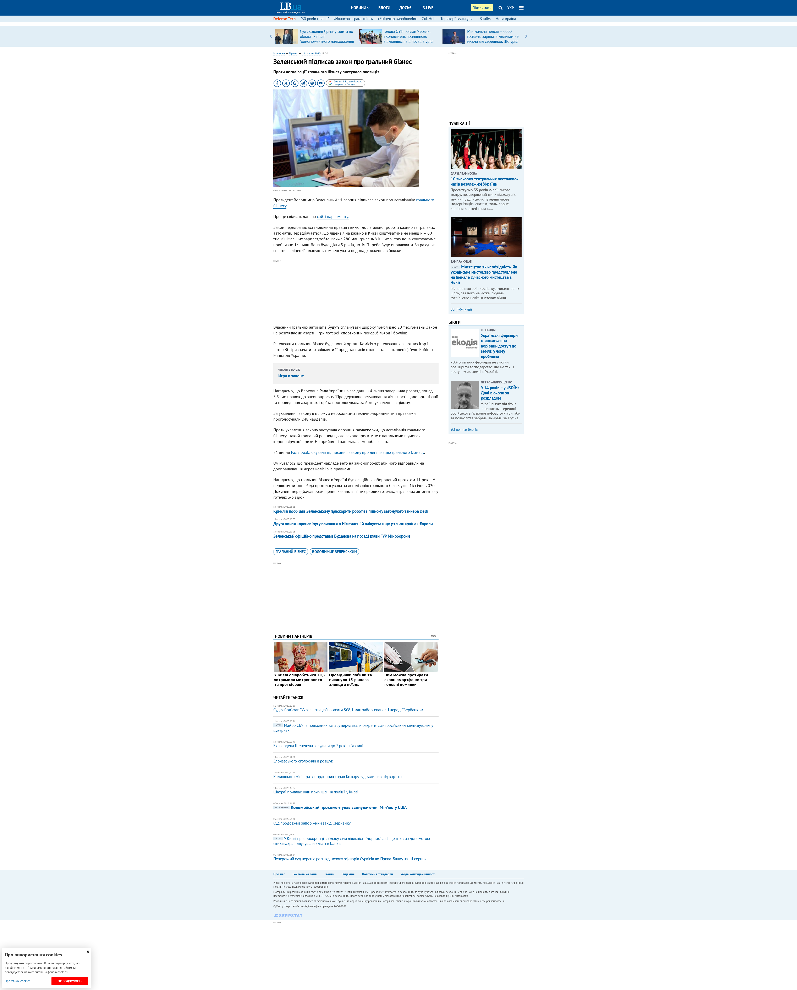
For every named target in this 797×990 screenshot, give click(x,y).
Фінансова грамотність (353, 18)
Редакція (348, 874)
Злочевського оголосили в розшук (303, 761)
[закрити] (88, 951)
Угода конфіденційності (417, 874)
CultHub (428, 18)
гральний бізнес (291, 551)
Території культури (456, 18)
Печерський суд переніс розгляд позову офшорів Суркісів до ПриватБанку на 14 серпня (350, 859)
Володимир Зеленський (334, 551)
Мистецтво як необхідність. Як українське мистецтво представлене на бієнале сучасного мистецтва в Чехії (484, 274)
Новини (358, 7)
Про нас (279, 874)
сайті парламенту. (333, 216)
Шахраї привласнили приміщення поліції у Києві (315, 792)
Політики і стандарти (377, 874)
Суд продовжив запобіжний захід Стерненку (312, 823)
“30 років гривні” (315, 18)
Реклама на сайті (304, 874)
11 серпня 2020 (311, 53)
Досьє (405, 7)
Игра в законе (291, 375)
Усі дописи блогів (464, 429)
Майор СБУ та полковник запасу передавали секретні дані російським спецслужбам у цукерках (353, 728)
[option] (315, 36)
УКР (510, 7)
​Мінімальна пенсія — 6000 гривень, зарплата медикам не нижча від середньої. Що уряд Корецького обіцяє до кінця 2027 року (493, 41)
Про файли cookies (17, 981)
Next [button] (526, 36)
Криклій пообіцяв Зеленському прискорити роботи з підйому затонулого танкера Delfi (350, 511)
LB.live (427, 7)
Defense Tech (284, 18)
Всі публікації (461, 309)
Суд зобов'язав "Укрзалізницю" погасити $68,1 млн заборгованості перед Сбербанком (348, 709)
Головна (279, 53)
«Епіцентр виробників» (397, 18)
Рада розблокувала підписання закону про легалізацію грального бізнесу (357, 452)
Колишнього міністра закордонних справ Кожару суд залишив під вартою (337, 776)
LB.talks (484, 18)
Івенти (329, 874)
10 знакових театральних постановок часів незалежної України (484, 181)
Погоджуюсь (70, 981)
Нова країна (506, 18)
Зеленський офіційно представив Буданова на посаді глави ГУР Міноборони (341, 536)
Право (293, 53)
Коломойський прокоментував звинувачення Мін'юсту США (341, 807)
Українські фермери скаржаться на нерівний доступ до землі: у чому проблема (499, 346)
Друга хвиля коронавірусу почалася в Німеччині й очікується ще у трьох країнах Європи (353, 523)
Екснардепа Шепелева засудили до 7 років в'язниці (318, 745)
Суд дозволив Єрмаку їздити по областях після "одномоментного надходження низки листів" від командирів (327, 39)
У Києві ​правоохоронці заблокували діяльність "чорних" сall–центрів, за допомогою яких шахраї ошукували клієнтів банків (351, 841)
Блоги (384, 7)
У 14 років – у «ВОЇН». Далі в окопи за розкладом (500, 393)
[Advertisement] (356, 292)
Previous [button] (270, 36)
